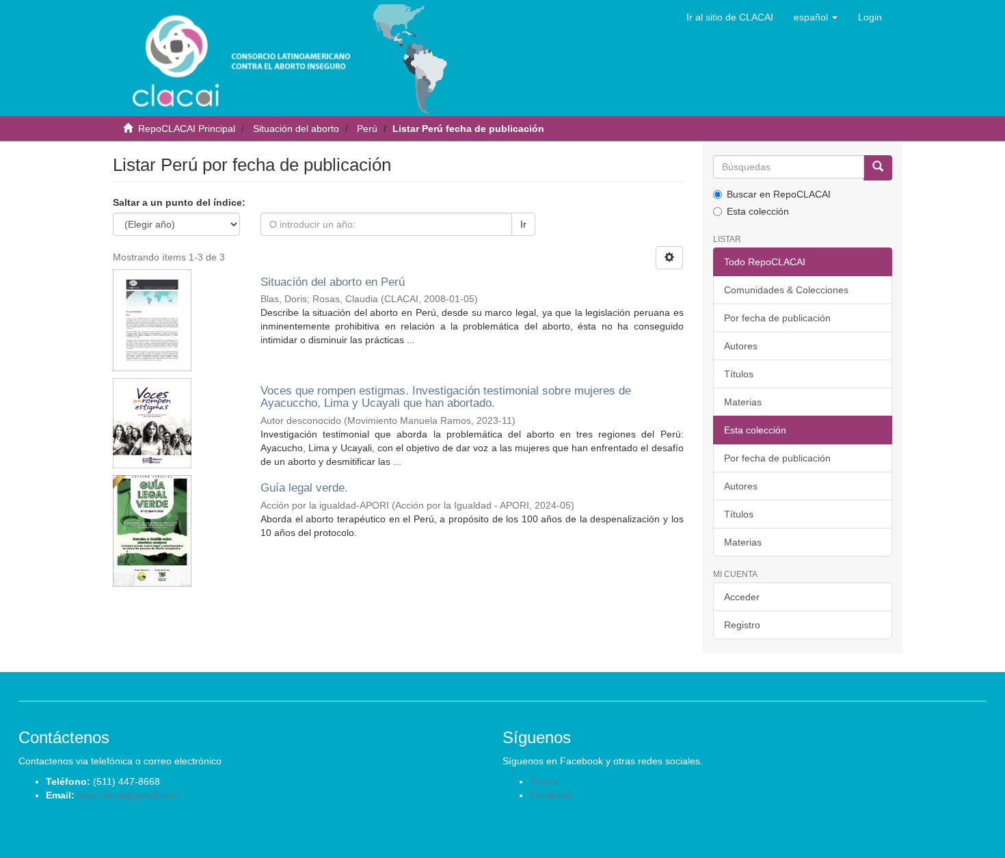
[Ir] (877, 167)
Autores (741, 345)
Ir (523, 224)
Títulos (738, 373)
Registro (742, 624)
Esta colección (758, 211)
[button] (815, 17)
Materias (743, 402)
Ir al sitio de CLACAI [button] (729, 17)
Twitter (544, 781)
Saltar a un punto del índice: (179, 202)
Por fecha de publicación (777, 317)
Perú (367, 128)
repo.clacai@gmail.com (127, 795)
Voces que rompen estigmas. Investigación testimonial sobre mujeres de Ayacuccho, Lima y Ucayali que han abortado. (445, 397)
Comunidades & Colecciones (786, 289)
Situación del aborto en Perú (332, 282)
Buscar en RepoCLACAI (779, 194)
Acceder (742, 596)
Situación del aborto (296, 128)
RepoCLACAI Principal (186, 128)
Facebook (551, 795)
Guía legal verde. (304, 487)
